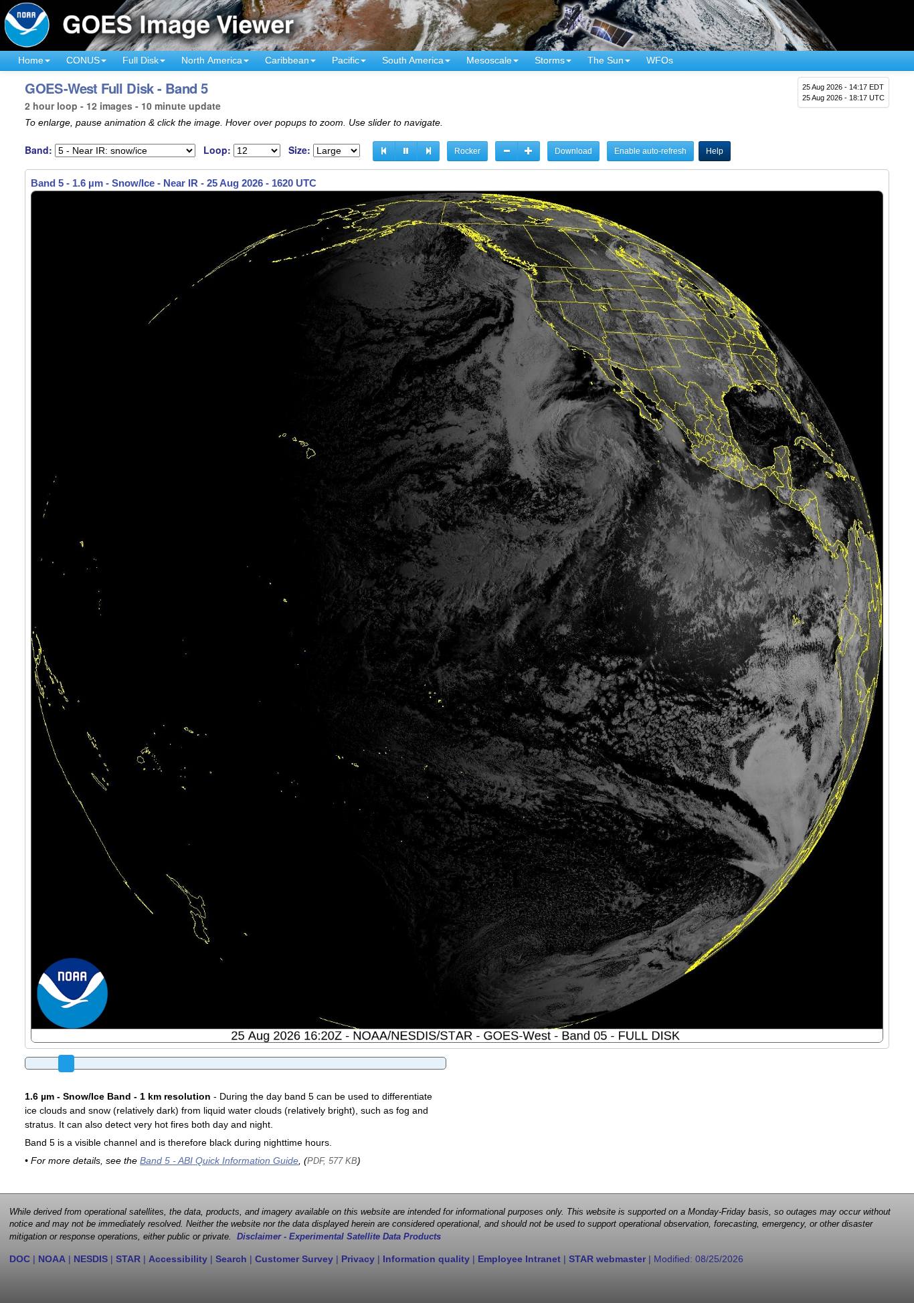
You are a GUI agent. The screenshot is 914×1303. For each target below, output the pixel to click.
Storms (550, 60)
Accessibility (178, 1259)
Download (573, 151)
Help (714, 151)
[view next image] (428, 151)
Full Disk (140, 60)
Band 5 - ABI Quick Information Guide (219, 1160)
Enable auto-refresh (650, 151)
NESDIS (91, 1259)
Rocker (467, 151)
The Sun (605, 60)
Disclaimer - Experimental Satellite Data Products (339, 1236)
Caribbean (287, 60)
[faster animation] (528, 151)
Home (30, 60)
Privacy (358, 1259)
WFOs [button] (659, 60)
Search (231, 1259)
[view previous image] (384, 151)
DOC (19, 1259)
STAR (128, 1259)
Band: (38, 150)
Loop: (217, 150)
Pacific (345, 60)
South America (413, 60)
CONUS (83, 60)
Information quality (426, 1259)
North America (211, 60)
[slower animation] (506, 151)
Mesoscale (489, 60)
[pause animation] (406, 151)
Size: (299, 150)
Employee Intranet (519, 1259)
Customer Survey (294, 1259)
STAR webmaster (607, 1259)
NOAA (52, 1259)
